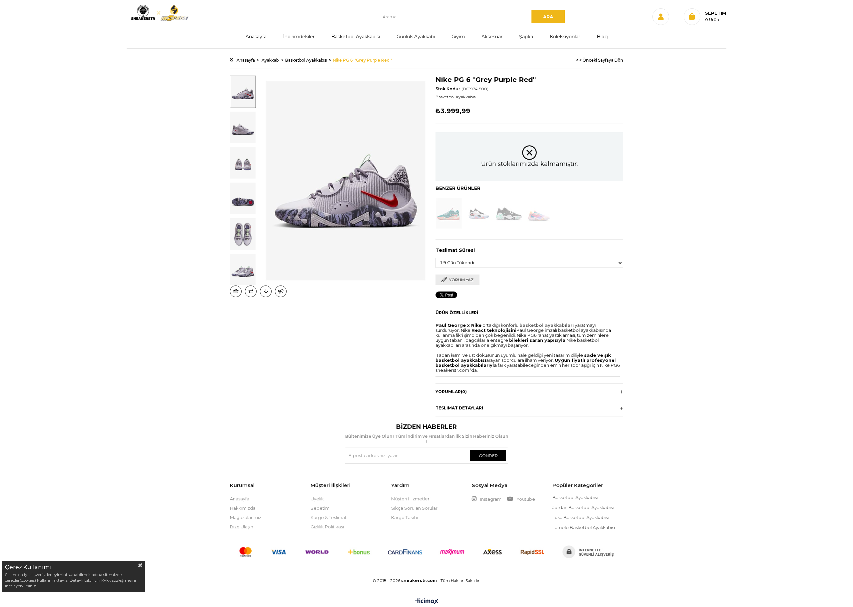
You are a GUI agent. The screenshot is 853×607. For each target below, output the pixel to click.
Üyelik (317, 498)
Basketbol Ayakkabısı (355, 37)
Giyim (458, 37)
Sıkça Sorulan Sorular (414, 508)
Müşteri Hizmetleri (410, 498)
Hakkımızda (243, 508)
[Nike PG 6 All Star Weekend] (449, 213)
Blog (602, 37)
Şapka (526, 37)
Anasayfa (256, 37)
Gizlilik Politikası (327, 526)
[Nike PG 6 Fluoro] (479, 213)
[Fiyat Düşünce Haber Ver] (266, 291)
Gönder (488, 455)
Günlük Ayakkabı (416, 37)
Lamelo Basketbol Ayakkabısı (583, 527)
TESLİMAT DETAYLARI (459, 407)
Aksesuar (491, 37)
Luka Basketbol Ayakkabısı (580, 517)
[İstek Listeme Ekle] (236, 291)
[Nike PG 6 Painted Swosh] (539, 213)
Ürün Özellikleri (456, 312)
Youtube (525, 499)
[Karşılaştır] (251, 291)
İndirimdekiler (299, 37)
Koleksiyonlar (565, 37)
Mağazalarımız (245, 517)
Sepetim (320, 508)
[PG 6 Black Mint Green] (509, 213)
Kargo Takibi (404, 517)
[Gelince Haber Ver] (281, 291)
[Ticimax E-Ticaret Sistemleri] (426, 601)
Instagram (490, 499)
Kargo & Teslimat (329, 517)
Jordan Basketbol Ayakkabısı (583, 507)
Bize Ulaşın (241, 526)
